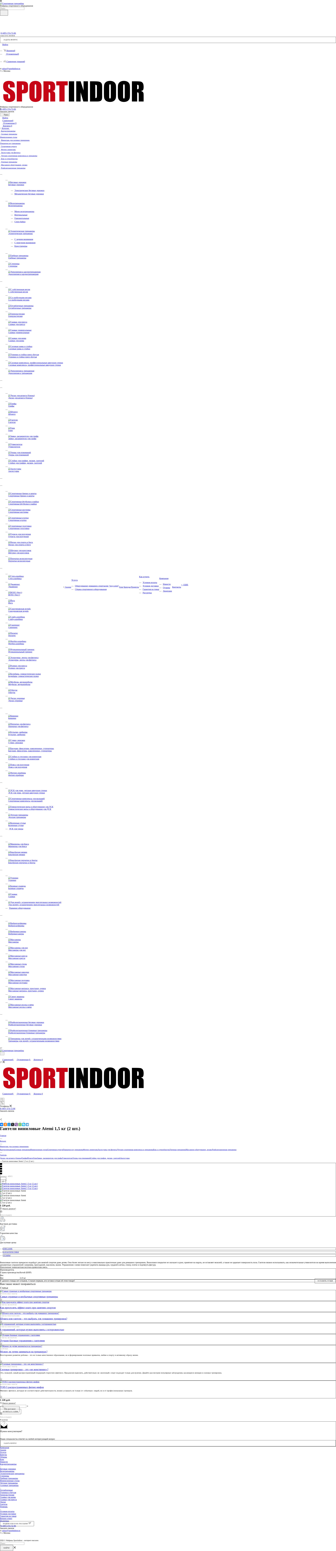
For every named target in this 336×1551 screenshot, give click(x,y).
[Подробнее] (1, 1299)
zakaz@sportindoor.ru (11, 68)
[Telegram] (27, 1124)
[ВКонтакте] (1, 1124)
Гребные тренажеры (9, 1478)
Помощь (3, 1507)
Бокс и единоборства (161, 1150)
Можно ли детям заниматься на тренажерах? (23, 1351)
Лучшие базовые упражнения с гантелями (22, 1340)
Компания (4, 1447)
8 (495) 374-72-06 (8, 33)
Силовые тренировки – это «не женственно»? (24, 1369)
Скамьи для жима (8, 1497)
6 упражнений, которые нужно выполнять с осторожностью (32, 1329)
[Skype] (23, 1124)
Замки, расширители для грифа (49, 1158)
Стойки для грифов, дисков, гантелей (105, 1158)
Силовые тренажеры (22, 1150)
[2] (168, 1166)
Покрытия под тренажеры (73, 1150)
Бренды (3, 1455)
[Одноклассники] (5, 1124)
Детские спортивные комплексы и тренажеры (135, 1150)
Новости (4, 1462)
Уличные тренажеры (178, 1150)
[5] (168, 1173)
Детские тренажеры (9, 1483)
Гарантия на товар (8, 1516)
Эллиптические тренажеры (12, 1473)
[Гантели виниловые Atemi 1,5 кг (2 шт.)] (19, 1184)
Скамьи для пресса (8, 1499)
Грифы (24, 1158)
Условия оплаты (7, 1511)
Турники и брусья (8, 1492)
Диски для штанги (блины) (11, 1158)
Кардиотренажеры (7, 1150)
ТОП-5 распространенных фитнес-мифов (22, 1387)
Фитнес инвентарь (90, 1150)
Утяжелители (67, 1158)
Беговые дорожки (8, 1469)
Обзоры (3, 1457)
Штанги (30, 1158)
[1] (168, 1164)
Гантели (3, 1504)
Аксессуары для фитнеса (107, 1150)
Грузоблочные (6, 1490)
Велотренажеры (7, 1471)
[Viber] (16, 1124)
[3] (168, 1169)
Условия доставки (8, 1514)
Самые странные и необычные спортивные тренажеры (29, 1296)
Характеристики (11, 1252)
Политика (4, 1521)
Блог (2, 1459)
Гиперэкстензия (7, 1495)
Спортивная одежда (55, 1150)
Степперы (4, 1476)
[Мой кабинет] (1, 1057)
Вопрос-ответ (6, 1518)
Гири (35, 1158)
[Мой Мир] (8, 1124)
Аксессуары (125, 1158)
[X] (12, 1124)
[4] (168, 1171)
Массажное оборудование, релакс (199, 1150)
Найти (7, 1548)
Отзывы (6, 1255)
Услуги (3, 1452)
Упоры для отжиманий (81, 1158)
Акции (3, 1450)
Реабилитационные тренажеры (224, 1150)
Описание (7, 1249)
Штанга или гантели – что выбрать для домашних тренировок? (33, 1318)
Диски (3, 1502)
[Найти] (4, 13)
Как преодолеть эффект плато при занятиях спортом (28, 1307)
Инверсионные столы (38, 1150)
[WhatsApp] (20, 1124)
